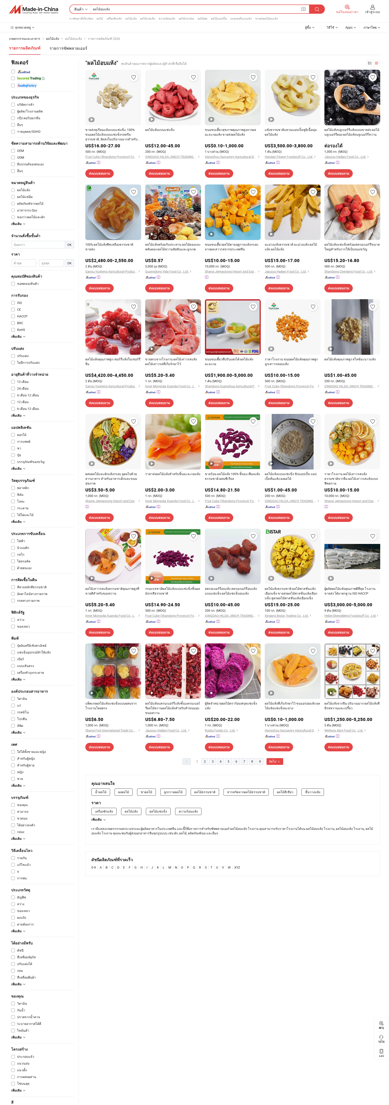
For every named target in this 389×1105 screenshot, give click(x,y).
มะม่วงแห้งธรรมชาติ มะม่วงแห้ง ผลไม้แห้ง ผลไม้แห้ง (291, 246)
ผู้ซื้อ (308, 27)
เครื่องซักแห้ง (114, 18)
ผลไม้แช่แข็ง (147, 18)
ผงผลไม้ (123, 792)
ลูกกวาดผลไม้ (173, 792)
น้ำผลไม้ (100, 792)
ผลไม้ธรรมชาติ (204, 792)
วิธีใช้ (330, 27)
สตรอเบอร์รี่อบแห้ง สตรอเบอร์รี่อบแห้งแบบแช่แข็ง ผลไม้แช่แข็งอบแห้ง (231, 590)
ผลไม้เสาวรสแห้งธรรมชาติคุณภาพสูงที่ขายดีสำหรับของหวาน (112, 590)
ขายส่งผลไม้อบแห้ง (266, 18)
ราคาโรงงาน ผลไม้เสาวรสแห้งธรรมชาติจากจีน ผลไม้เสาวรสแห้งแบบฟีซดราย (351, 478)
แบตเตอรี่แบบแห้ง (241, 18)
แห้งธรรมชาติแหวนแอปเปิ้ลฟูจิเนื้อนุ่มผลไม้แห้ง (291, 132)
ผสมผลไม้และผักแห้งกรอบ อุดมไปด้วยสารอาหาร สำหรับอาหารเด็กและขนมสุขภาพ (111, 478)
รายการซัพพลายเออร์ (68, 48)
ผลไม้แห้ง (131, 18)
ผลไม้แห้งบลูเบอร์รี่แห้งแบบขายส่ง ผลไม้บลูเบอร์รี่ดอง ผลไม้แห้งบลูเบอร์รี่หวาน (351, 132)
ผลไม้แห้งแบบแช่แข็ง (159, 130)
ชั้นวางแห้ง (312, 792)
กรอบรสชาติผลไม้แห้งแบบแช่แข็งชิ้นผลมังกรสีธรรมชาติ (172, 590)
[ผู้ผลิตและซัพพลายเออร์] (33, 9)
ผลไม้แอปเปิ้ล (219, 18)
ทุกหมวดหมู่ (23, 27)
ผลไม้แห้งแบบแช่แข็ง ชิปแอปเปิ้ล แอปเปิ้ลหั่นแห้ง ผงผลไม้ (291, 476)
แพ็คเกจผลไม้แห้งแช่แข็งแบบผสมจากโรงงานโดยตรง (111, 705)
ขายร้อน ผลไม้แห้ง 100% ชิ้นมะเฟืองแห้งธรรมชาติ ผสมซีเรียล (232, 476)
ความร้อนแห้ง (167, 18)
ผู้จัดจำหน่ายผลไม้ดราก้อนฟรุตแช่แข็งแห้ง (231, 705)
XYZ (237, 867)
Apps (349, 27)
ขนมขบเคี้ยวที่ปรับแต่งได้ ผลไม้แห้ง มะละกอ (229, 361)
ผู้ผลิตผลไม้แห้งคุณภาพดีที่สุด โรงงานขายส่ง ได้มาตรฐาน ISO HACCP (349, 590)
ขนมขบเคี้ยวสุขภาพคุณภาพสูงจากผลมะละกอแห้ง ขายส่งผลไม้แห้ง (230, 132)
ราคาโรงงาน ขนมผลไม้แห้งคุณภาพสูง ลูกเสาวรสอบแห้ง (291, 361)
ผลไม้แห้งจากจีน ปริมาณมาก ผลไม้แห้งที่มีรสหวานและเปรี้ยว (352, 705)
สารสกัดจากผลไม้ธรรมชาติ (246, 792)
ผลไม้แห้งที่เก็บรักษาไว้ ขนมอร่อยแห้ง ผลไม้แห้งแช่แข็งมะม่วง (292, 705)
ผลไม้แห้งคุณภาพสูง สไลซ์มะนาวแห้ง (350, 359)
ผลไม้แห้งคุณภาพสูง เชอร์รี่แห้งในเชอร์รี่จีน (112, 361)
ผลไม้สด (202, 18)
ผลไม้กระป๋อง (186, 18)
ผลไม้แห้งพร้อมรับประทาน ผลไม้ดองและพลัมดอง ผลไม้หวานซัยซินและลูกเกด (173, 246)
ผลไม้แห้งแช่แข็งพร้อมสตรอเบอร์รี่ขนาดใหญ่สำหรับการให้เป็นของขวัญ (352, 246)
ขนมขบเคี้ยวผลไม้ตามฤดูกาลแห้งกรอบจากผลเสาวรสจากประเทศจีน (231, 246)
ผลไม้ (100, 18)
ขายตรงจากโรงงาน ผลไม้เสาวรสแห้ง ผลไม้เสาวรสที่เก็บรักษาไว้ (171, 361)
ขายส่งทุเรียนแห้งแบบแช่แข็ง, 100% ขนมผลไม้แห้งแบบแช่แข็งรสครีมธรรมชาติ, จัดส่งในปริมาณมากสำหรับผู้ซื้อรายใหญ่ (112, 134)
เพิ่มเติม (96, 819)
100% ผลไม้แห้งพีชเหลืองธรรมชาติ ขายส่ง (109, 246)
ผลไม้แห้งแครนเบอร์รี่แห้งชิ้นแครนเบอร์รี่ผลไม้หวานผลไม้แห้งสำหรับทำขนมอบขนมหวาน (172, 708)
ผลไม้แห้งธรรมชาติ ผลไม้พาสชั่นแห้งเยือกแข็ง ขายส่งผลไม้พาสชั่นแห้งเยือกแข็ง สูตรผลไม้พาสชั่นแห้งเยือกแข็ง (291, 593)
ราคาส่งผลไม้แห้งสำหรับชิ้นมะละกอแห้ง (172, 474)
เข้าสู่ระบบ (372, 12)
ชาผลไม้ (146, 792)
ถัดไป (273, 761)
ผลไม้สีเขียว (285, 792)
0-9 (93, 867)
